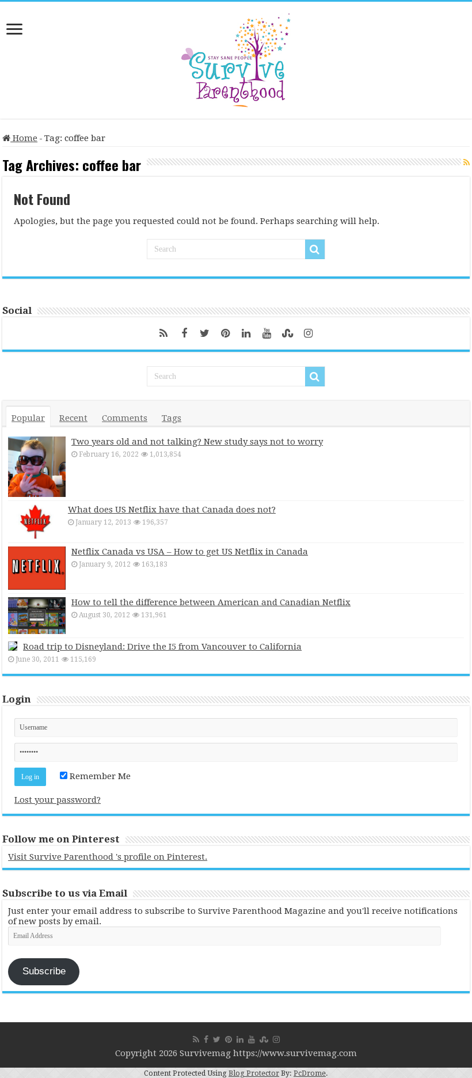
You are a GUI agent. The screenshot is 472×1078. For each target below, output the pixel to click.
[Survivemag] (236, 57)
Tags (171, 418)
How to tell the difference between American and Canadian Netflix (211, 602)
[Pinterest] (225, 333)
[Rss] (163, 333)
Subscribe (44, 971)
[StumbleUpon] (288, 333)
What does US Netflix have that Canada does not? (172, 509)
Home (23, 138)
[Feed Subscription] (466, 162)
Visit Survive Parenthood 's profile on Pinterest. (107, 857)
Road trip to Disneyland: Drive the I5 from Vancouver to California (162, 647)
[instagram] (308, 333)
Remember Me (99, 776)
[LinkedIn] (246, 333)
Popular (28, 418)
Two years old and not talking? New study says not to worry (197, 441)
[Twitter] (205, 333)
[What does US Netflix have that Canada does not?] (35, 521)
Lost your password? (57, 800)
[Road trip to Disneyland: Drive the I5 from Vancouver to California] (12, 646)
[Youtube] (267, 333)
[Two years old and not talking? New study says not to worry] (37, 466)
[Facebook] (184, 333)
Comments (124, 418)
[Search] (315, 249)
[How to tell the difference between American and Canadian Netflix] (37, 615)
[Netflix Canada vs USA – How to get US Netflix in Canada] (37, 568)
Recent (73, 418)
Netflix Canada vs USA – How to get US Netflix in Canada (189, 551)
